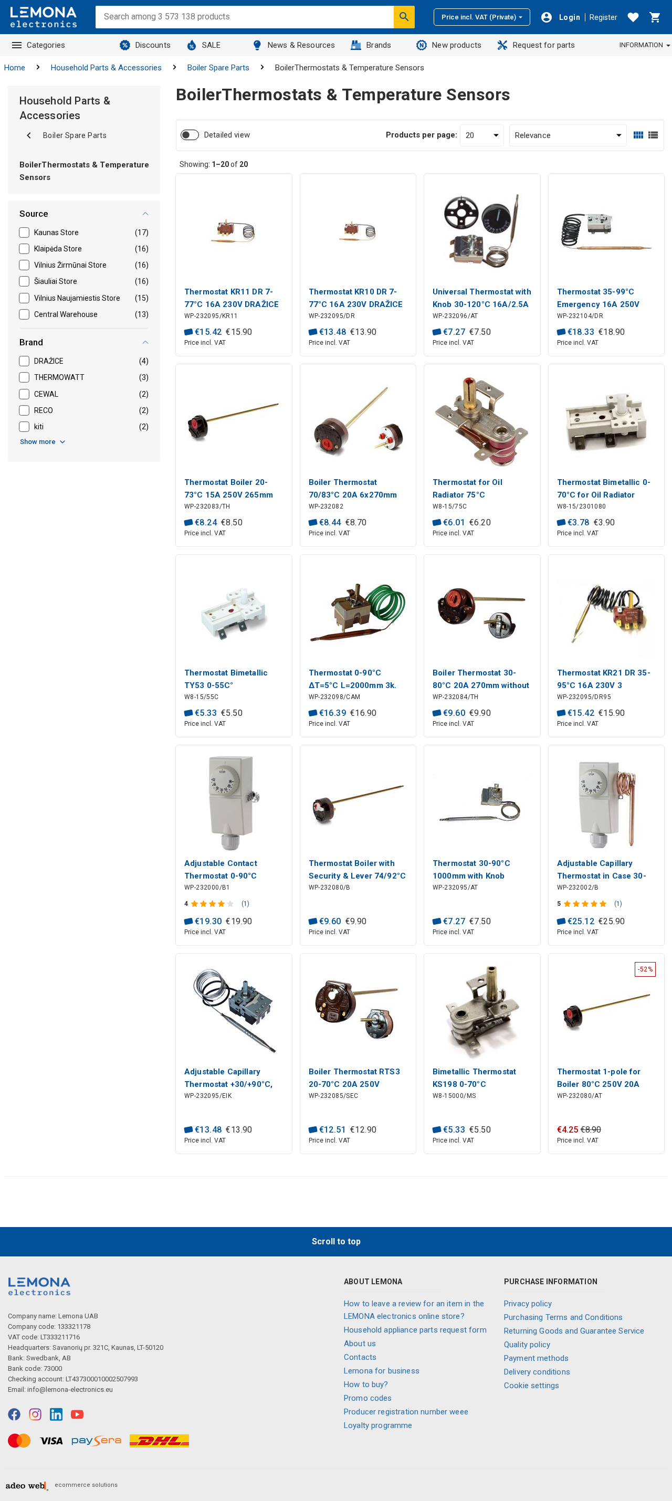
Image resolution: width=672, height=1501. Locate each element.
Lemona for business (381, 1371)
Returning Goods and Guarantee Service (574, 1331)
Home (14, 67)
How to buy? (366, 1384)
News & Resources (301, 45)
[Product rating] (213, 903)
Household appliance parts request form (415, 1330)
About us (360, 1343)
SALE (211, 45)
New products (456, 45)
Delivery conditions (537, 1372)
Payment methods (536, 1358)
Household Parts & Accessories (106, 67)
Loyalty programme (378, 1425)
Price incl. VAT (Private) (479, 17)
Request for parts (544, 45)
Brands (378, 45)
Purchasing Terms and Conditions (563, 1317)
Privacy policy (528, 1303)
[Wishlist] (633, 17)
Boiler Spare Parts (218, 67)
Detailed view (227, 135)
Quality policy (527, 1344)
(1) (245, 903)
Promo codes (368, 1398)
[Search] (404, 17)
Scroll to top (336, 1241)
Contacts (360, 1357)
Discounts (153, 45)
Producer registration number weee (406, 1412)
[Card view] (638, 135)
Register (603, 17)
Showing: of (214, 164)
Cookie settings (531, 1385)
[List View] (653, 135)
